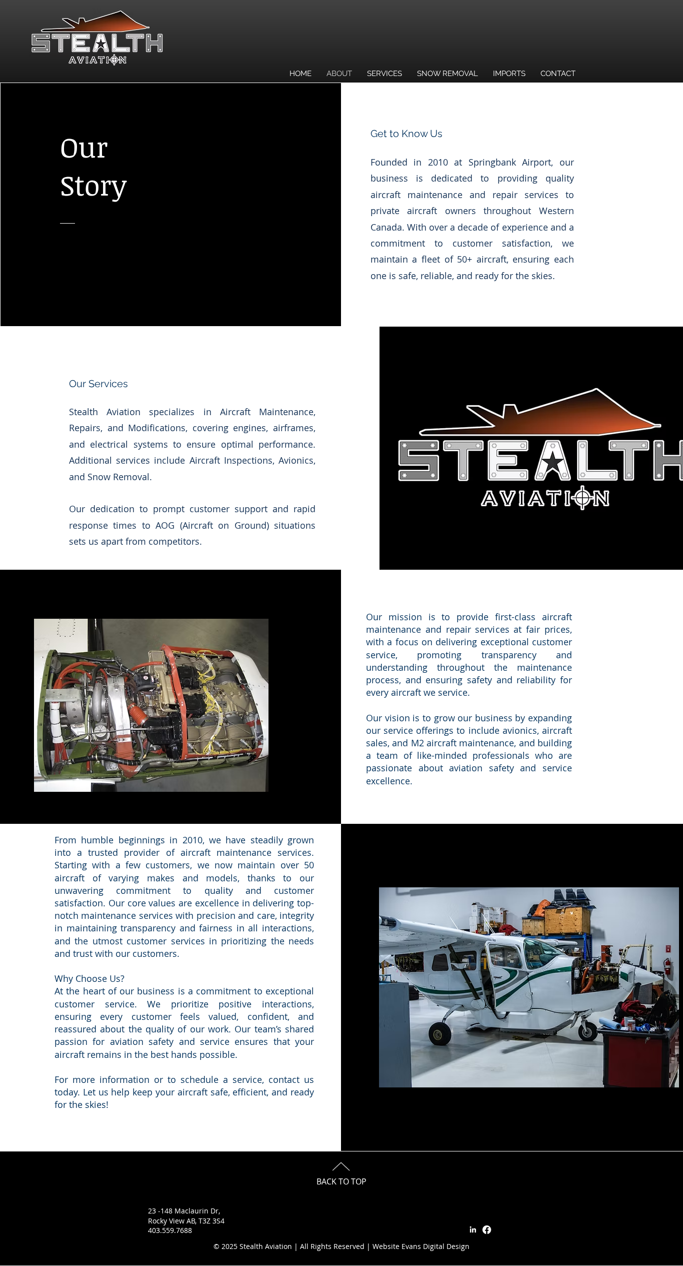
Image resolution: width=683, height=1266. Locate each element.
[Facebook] (486, 1229)
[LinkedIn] (472, 1229)
